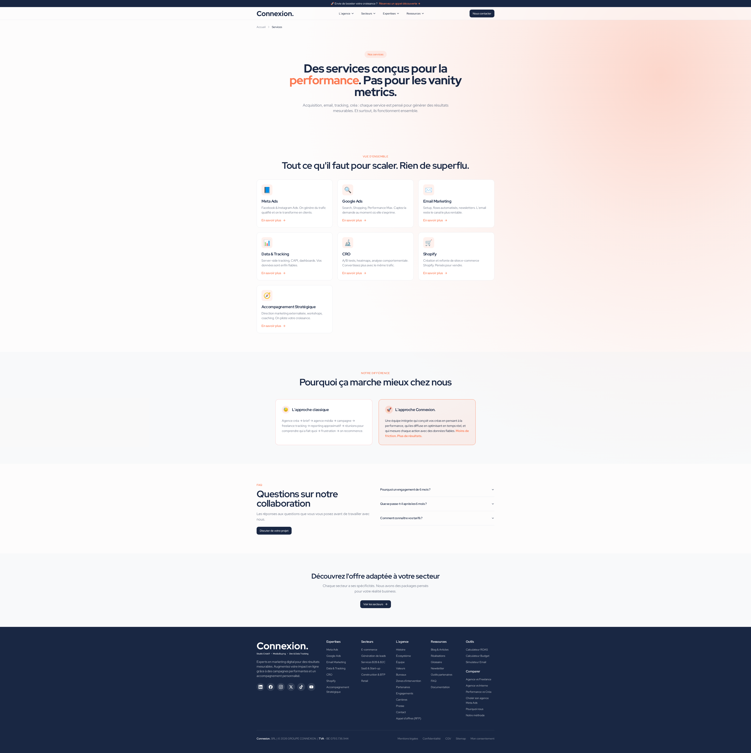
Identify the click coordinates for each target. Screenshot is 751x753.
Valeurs (400, 668)
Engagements (404, 693)
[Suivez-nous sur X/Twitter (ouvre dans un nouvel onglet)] (291, 687)
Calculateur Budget (477, 656)
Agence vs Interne (477, 685)
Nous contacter (482, 13)
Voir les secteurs (373, 604)
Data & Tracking (335, 668)
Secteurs (366, 13)
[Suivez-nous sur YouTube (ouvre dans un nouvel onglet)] (311, 687)
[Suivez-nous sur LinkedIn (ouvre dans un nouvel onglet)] (260, 687)
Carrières (401, 699)
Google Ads (333, 656)
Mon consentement (482, 738)
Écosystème (403, 656)
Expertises (389, 13)
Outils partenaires (441, 674)
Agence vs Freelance (478, 679)
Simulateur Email (476, 662)
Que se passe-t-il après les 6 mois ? (403, 504)
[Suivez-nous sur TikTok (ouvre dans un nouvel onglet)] (301, 687)
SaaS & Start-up (370, 668)
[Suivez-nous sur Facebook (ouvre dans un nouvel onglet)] (271, 687)
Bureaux (401, 674)
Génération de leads (373, 656)
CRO (329, 674)
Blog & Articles (439, 649)
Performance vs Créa (478, 692)
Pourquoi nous (474, 709)
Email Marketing (336, 662)
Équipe (400, 662)
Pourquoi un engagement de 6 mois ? (405, 489)
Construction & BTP (373, 674)
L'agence (344, 13)
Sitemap (461, 738)
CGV (448, 738)
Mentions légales (408, 738)
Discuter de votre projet (274, 530)
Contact (401, 712)
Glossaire (436, 662)
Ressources (413, 13)
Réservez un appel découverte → (399, 3)
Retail (364, 681)
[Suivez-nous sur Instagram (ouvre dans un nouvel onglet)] (281, 687)
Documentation (440, 687)
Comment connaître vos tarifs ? (401, 518)
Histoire (400, 649)
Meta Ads (332, 649)
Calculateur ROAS (477, 649)
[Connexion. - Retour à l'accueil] (282, 647)
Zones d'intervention (408, 681)
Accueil (261, 27)
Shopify (331, 681)
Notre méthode (475, 715)
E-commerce (369, 649)
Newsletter (437, 668)
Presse (400, 706)
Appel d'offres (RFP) (408, 718)
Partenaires (403, 687)
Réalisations (438, 656)
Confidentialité (432, 738)
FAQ (433, 681)
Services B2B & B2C (373, 662)
